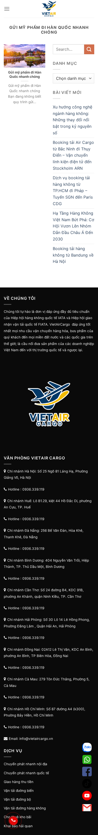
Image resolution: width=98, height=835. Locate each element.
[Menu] (7, 9)
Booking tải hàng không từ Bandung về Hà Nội (73, 255)
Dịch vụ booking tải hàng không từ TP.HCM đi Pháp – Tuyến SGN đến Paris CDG (73, 190)
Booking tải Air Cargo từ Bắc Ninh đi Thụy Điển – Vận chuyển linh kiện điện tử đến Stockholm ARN (73, 155)
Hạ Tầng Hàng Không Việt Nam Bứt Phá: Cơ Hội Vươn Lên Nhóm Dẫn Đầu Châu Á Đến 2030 (73, 226)
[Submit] (89, 49)
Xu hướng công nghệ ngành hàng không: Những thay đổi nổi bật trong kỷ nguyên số (72, 119)
